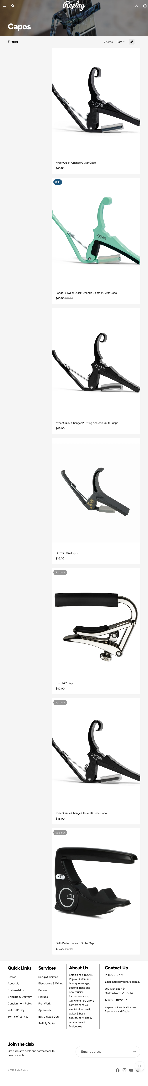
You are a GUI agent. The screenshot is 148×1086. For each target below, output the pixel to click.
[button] (121, 42)
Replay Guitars (21, 1070)
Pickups (43, 996)
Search (12, 977)
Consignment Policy (20, 1003)
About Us (13, 983)
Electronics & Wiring (50, 983)
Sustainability (16, 990)
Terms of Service (18, 1016)
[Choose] (134, 152)
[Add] (134, 412)
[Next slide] (134, 493)
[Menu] (4, 5)
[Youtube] (131, 1070)
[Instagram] (124, 1070)
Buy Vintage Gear (49, 1016)
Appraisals (44, 1010)
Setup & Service (48, 977)
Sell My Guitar (46, 1023)
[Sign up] (134, 1052)
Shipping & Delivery (20, 996)
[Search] (12, 6)
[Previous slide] (57, 493)
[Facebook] (117, 1070)
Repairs (42, 990)
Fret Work (44, 1003)
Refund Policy (16, 1010)
